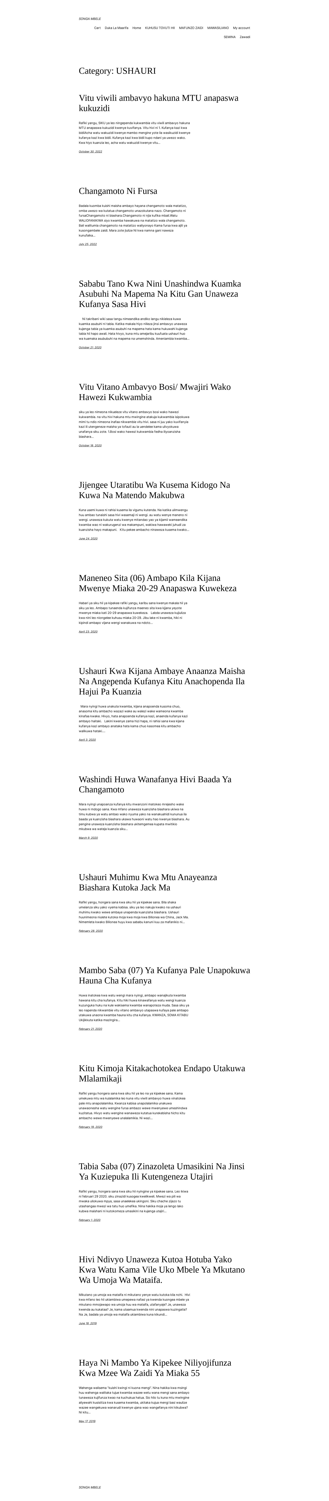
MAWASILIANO (218, 28)
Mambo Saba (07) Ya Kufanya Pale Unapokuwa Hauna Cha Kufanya (164, 975)
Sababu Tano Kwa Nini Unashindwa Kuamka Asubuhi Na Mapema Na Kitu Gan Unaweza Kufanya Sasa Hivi (160, 294)
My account (241, 28)
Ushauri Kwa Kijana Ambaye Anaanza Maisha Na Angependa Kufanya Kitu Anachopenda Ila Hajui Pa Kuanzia (162, 681)
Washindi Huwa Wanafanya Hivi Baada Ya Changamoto (155, 784)
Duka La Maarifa (116, 28)
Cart (97, 28)
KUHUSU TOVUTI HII (160, 28)
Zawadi (245, 37)
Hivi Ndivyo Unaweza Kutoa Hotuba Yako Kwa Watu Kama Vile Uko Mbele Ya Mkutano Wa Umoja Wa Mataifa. (162, 1269)
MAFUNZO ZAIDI (191, 28)
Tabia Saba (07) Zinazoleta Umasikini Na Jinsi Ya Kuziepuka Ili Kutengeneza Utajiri (162, 1171)
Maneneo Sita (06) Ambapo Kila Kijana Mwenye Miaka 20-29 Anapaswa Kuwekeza (158, 583)
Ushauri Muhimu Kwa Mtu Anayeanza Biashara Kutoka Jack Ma (148, 882)
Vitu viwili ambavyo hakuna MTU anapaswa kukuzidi (159, 103)
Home (136, 28)
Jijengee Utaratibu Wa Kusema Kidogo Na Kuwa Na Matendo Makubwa (154, 490)
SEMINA (230, 37)
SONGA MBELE (90, 19)
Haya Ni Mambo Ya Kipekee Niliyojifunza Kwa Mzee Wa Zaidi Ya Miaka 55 (155, 1368)
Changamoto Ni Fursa (118, 191)
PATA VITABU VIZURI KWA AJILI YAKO (144, 6)
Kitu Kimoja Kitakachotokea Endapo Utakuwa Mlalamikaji (162, 1073)
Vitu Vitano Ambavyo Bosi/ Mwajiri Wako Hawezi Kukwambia (155, 392)
